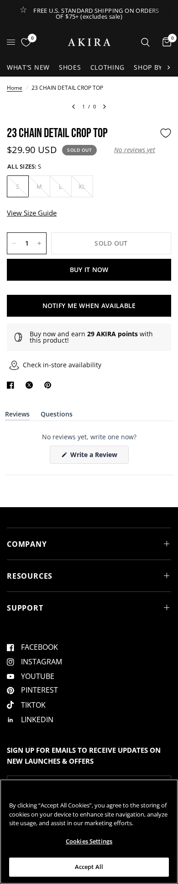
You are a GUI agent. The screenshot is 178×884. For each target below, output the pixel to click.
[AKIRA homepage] (89, 42)
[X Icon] (31, 385)
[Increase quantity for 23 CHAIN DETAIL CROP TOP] (39, 243)
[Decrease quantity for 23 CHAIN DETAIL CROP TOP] (14, 243)
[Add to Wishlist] (166, 133)
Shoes (70, 67)
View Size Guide (32, 212)
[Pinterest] (49, 385)
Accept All (89, 867)
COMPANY (27, 544)
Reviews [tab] (17, 416)
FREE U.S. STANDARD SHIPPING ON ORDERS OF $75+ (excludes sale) (96, 13)
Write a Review (95, 457)
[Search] (145, 42)
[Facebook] (12, 385)
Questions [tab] (57, 416)
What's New (28, 67)
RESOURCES (29, 576)
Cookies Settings (89, 841)
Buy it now (89, 269)
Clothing (107, 67)
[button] (134, 150)
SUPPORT (25, 608)
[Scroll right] (168, 67)
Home (14, 88)
